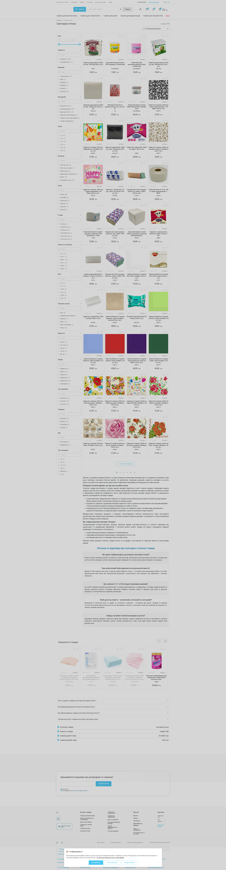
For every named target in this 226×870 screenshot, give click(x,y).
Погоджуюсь (96, 862)
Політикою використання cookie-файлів (110, 857)
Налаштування (129, 862)
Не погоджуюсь (112, 862)
